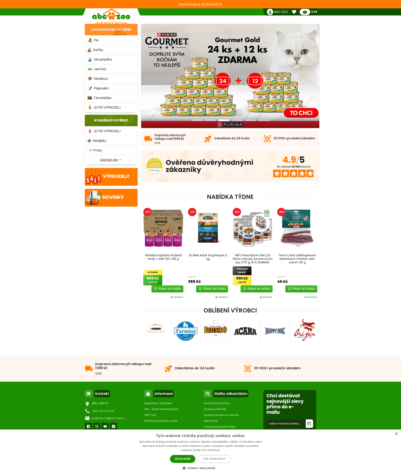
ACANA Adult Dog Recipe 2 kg (208, 257)
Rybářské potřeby (111, 120)
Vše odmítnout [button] (214, 459)
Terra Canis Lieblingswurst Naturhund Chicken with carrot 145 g (297, 258)
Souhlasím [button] (183, 459)
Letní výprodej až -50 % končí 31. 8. (200, 4)
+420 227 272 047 (103, 411)
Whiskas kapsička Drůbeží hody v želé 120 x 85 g (163, 257)
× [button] (396, 434)
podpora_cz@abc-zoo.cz (108, 418)
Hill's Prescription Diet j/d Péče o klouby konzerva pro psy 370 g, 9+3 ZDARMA (253, 258)
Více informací (211, 450)
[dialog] (200, 452)
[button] (200, 468)
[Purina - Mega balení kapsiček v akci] (230, 76)
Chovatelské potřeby (111, 29)
